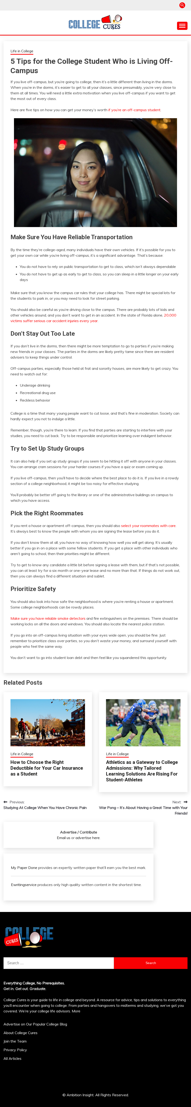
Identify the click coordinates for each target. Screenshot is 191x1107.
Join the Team (15, 1041)
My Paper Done (24, 867)
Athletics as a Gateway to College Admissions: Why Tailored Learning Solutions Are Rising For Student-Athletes (142, 771)
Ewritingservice (24, 884)
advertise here (87, 837)
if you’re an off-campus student (134, 109)
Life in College (21, 51)
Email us (63, 837)
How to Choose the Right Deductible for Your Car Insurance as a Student (46, 768)
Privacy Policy (15, 1049)
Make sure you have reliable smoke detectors (47, 618)
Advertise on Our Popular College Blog (35, 1024)
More (76, 1011)
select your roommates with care (148, 525)
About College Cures (20, 1032)
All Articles (12, 1058)
